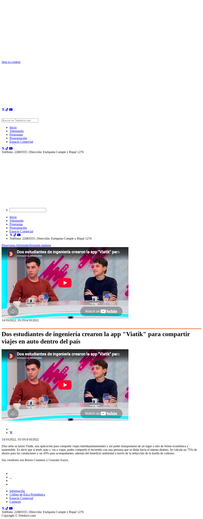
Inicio (13, 127)
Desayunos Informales (16, 245)
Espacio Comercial (21, 141)
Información (17, 491)
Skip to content (11, 62)
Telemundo (17, 131)
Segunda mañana (40, 245)
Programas (16, 134)
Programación (18, 138)
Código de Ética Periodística (27, 494)
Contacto (15, 501)
